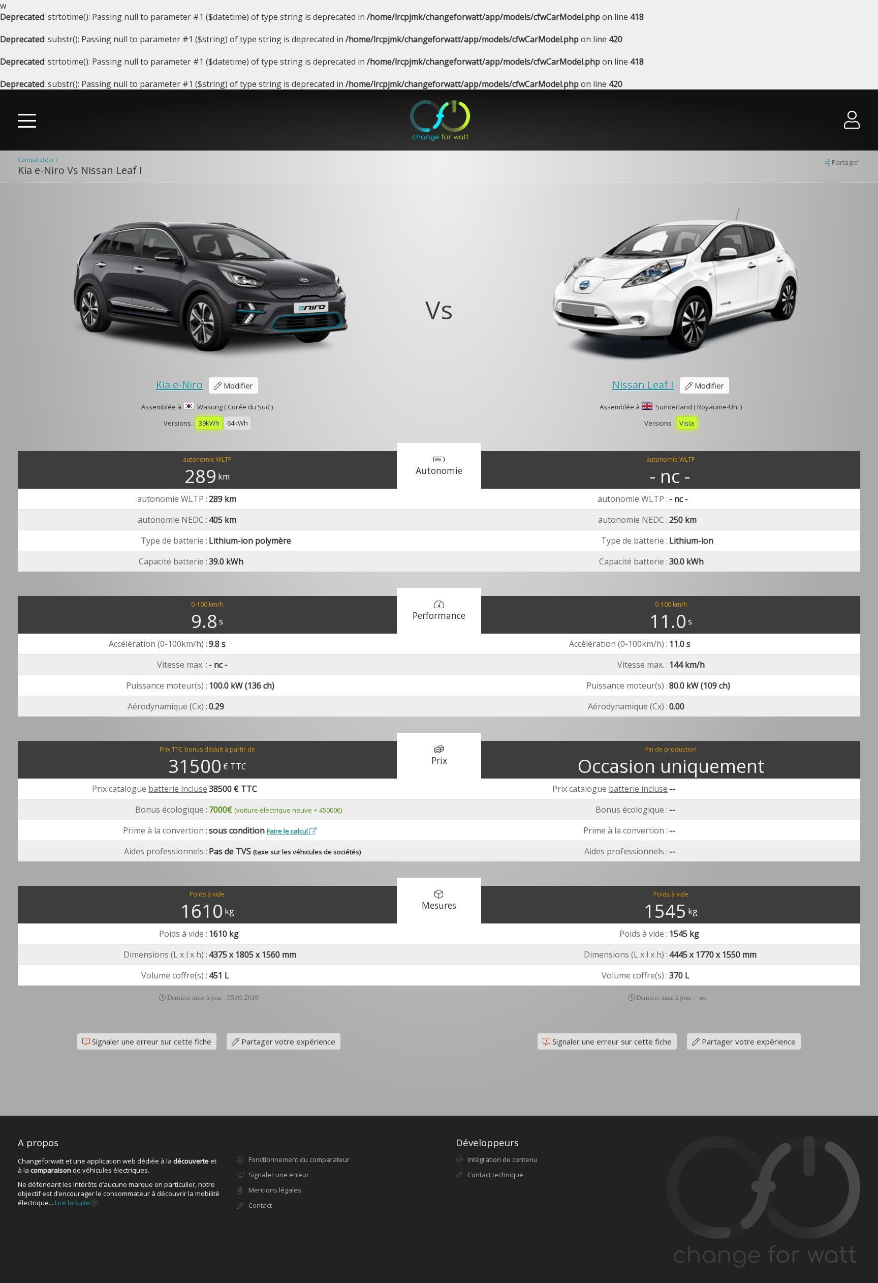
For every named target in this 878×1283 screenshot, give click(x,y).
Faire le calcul (288, 831)
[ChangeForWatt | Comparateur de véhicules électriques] (440, 120)
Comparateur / (38, 159)
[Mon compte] (852, 123)
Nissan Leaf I (643, 385)
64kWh (237, 423)
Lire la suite (73, 1202)
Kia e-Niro (179, 385)
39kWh (209, 423)
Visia (686, 423)
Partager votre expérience (287, 1041)
